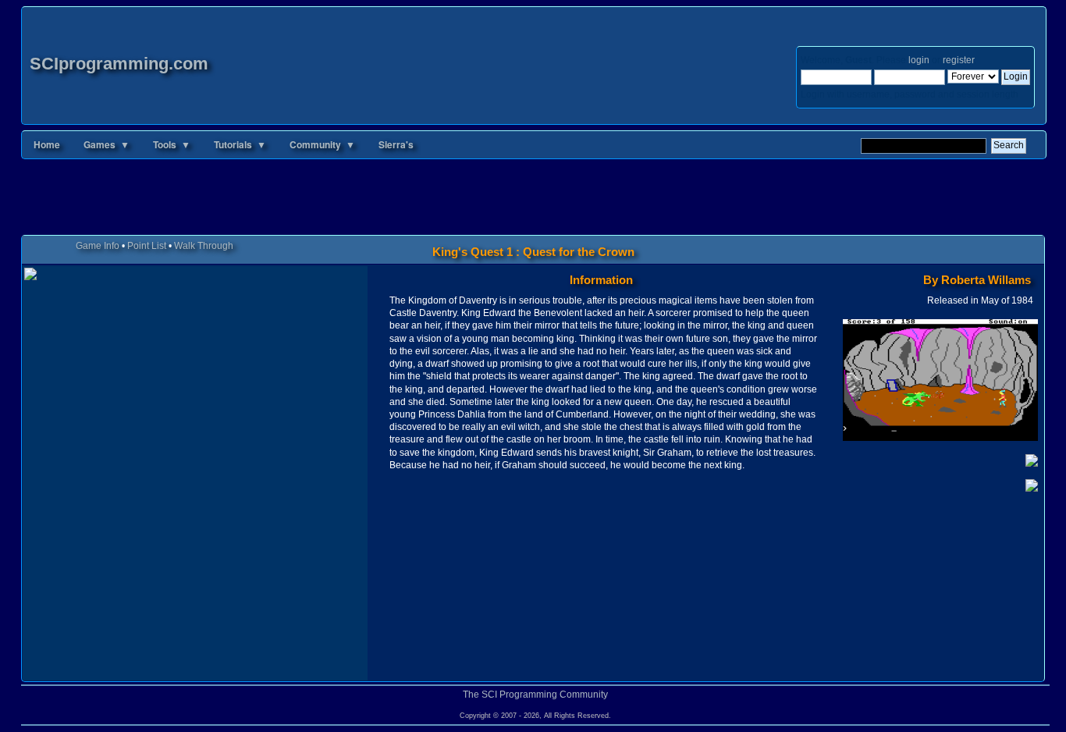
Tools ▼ (171, 144)
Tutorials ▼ (240, 144)
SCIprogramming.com (119, 63)
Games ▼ (107, 144)
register (958, 60)
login (918, 60)
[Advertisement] (533, 200)
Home (47, 144)
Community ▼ (322, 144)
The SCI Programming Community (535, 694)
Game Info (97, 245)
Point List (146, 245)
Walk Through (203, 245)
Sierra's (396, 144)
